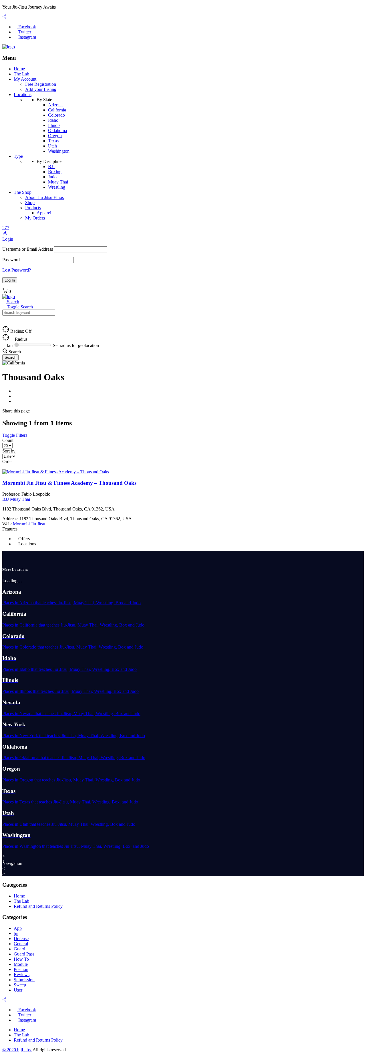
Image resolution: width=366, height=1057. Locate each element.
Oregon (55, 135)
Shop (30, 202)
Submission (24, 979)
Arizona (55, 104)
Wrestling (56, 187)
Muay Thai (58, 182)
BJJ (51, 166)
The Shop (22, 192)
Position (21, 969)
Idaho (53, 120)
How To (21, 959)
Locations (22, 94)
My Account (25, 79)
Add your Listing (40, 89)
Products (33, 207)
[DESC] (8, 466)
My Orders (35, 218)
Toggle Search (19, 306)
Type (18, 156)
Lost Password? (16, 270)
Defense (21, 938)
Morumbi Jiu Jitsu (29, 523)
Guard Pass (24, 954)
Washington (58, 151)
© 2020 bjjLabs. (17, 1049)
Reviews (21, 974)
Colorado (56, 115)
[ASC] (4, 466)
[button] (4, 234)
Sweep (20, 984)
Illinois (54, 125)
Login (7, 239)
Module (21, 964)
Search (12, 301)
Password (11, 259)
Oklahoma (57, 130)
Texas (53, 140)
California (57, 109)
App (18, 928)
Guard (19, 948)
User (18, 990)
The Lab (21, 73)
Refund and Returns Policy (38, 906)
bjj (16, 933)
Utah (52, 145)
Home (19, 68)
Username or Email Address (27, 249)
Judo (52, 176)
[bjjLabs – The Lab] (8, 46)
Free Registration (40, 84)
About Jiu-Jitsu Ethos (44, 197)
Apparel (44, 212)
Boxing (54, 171)
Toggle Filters (14, 435)
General (21, 943)
